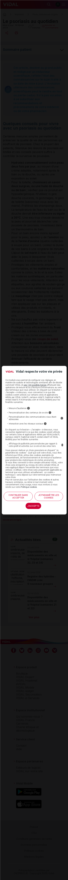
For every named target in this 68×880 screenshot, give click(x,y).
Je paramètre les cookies (48, 496)
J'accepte (33, 506)
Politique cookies (29, 487)
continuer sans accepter (18, 496)
